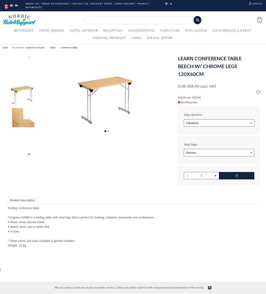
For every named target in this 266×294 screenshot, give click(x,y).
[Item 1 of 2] (23, 106)
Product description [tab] (22, 200)
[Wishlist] (258, 93)
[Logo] (19, 20)
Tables (53, 48)
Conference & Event (35, 48)
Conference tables (69, 48)
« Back (5, 48)
